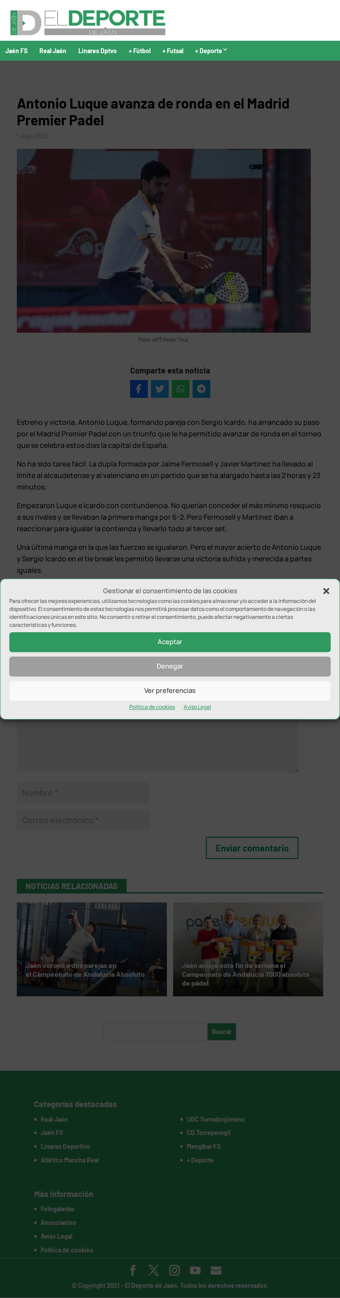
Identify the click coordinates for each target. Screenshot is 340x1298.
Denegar (170, 666)
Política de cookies (152, 707)
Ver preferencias (170, 691)
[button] (326, 591)
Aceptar (170, 642)
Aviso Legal (197, 707)
